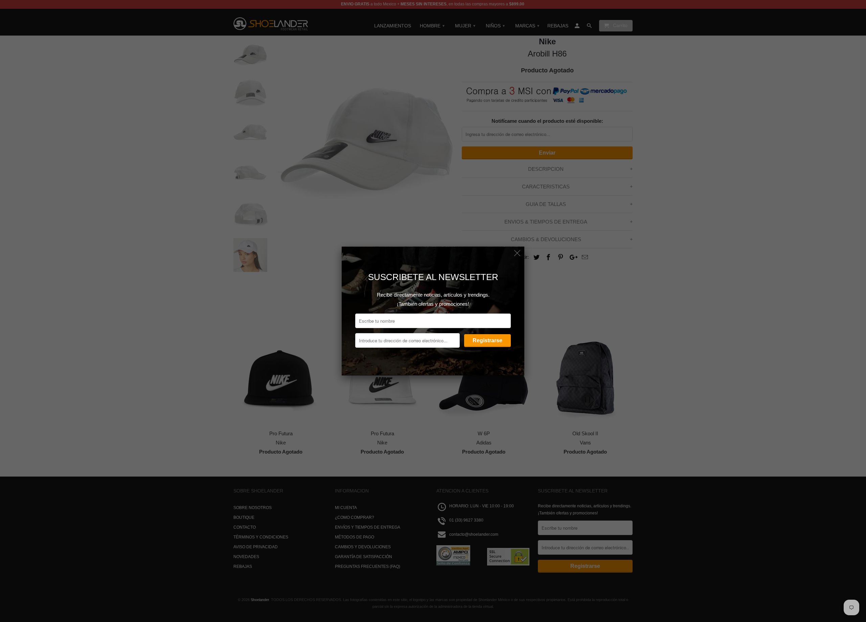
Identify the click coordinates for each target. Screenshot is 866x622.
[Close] (517, 253)
